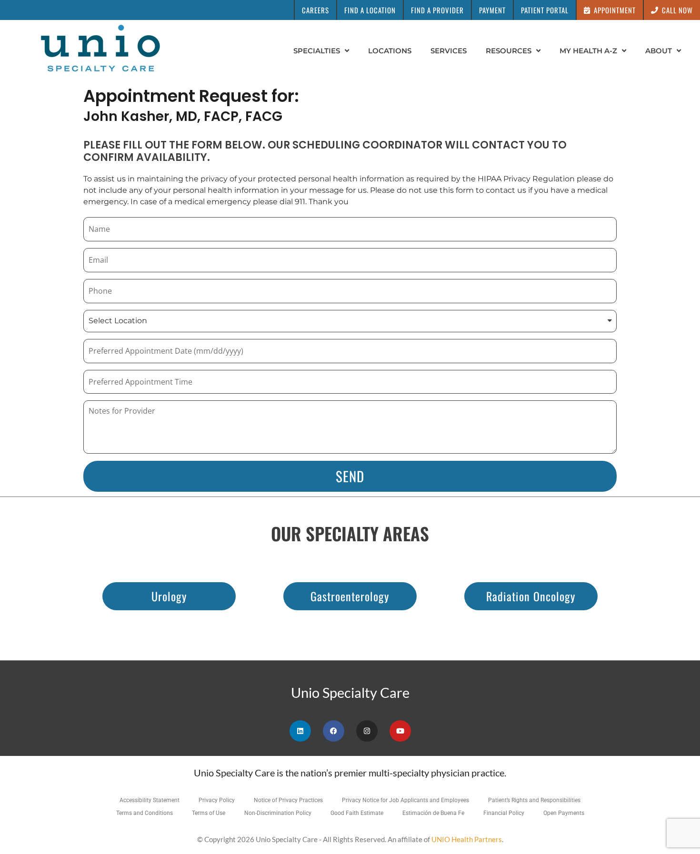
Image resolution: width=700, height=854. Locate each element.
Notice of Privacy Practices (288, 800)
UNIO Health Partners (466, 839)
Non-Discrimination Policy (277, 813)
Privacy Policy (217, 800)
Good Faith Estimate (356, 813)
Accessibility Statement (150, 800)
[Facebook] (333, 731)
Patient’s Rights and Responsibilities (534, 800)
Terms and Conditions (144, 813)
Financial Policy (503, 813)
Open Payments (563, 813)
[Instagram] (367, 731)
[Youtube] (400, 731)
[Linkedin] (300, 731)
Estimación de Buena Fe (433, 813)
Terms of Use (208, 813)
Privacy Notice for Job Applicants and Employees (405, 800)
